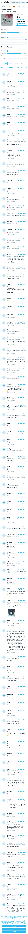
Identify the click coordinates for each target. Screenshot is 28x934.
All (6, 64)
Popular (3, 6)
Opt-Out (14, 929)
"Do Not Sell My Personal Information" (14, 923)
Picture (11, 64)
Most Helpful (19, 64)
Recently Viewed (22, 6)
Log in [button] (23, 2)
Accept (14, 926)
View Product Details (21, 24)
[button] (21, 2)
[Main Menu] (1, 2)
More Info (14, 931)
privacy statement (13, 917)
